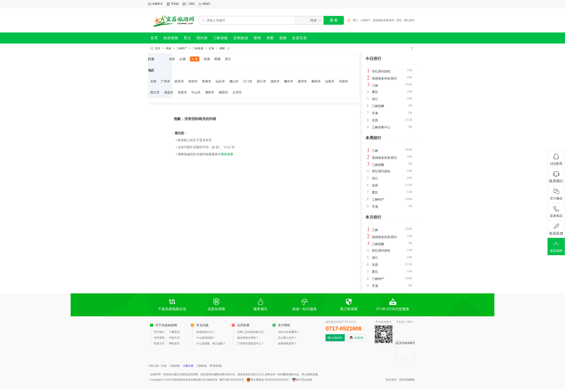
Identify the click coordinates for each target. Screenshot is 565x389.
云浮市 (237, 92)
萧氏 (375, 92)
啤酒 (217, 59)
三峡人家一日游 (157, 365)
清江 (355, 20)
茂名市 (275, 81)
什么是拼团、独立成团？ (211, 343)
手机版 (175, 3)
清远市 (168, 92)
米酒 (207, 59)
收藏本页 (157, 3)
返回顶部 (556, 250)
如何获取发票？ (287, 343)
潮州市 (209, 92)
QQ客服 (358, 337)
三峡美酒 (198, 48)
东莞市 (182, 92)
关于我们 (159, 332)
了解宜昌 (174, 332)
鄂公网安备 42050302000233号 (270, 379)
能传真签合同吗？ (247, 337)
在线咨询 (337, 337)
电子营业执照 (304, 379)
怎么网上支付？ (287, 337)
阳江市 (155, 92)
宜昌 (399, 20)
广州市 (165, 81)
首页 (157, 48)
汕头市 (220, 81)
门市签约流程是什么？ (250, 343)
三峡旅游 (201, 365)
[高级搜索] (347, 20)
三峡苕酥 (378, 106)
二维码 (191, 3)
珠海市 (206, 81)
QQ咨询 (556, 163)
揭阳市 (223, 92)
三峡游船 (174, 365)
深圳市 (193, 81)
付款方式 (174, 337)
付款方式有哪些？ (288, 332)
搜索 (222, 48)
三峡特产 (365, 20)
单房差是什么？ (205, 332)
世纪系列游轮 (381, 71)
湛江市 (261, 81)
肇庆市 (288, 81)
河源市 (343, 81)
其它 (228, 59)
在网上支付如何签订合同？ (252, 332)
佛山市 (234, 81)
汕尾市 (329, 81)
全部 (172, 59)
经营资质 (159, 337)
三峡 (375, 85)
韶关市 (179, 81)
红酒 (211, 48)
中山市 (196, 92)
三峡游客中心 (381, 127)
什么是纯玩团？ (205, 337)
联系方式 (159, 343)
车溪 (375, 113)
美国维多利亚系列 (383, 20)
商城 (168, 48)
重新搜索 (227, 154)
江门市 (247, 81)
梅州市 (316, 81)
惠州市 (302, 81)
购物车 (207, 3)
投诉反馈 (556, 233)
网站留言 (174, 343)
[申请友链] (216, 365)
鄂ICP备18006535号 (231, 379)
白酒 (182, 59)
